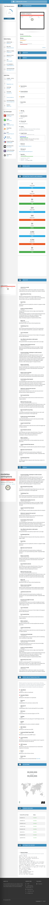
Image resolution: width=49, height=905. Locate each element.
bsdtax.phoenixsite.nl (11, 47)
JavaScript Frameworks (11, 124)
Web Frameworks (10, 151)
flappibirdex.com (10, 84)
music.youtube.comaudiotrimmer (11, 97)
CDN (7, 129)
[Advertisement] (9, 29)
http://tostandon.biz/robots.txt (25, 146)
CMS (8, 155)
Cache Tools (9, 138)
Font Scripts (9, 116)
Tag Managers (9, 142)
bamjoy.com (9, 56)
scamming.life (9, 61)
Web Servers (9, 120)
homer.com (9, 79)
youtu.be (8, 88)
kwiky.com (9, 43)
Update (10, 18)
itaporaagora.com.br (11, 69)
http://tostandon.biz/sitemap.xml (25, 151)
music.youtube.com (11, 101)
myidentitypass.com (11, 65)
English (44, 901)
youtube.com (9, 93)
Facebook (40, 883)
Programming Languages (11, 133)
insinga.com (9, 52)
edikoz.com (9, 106)
